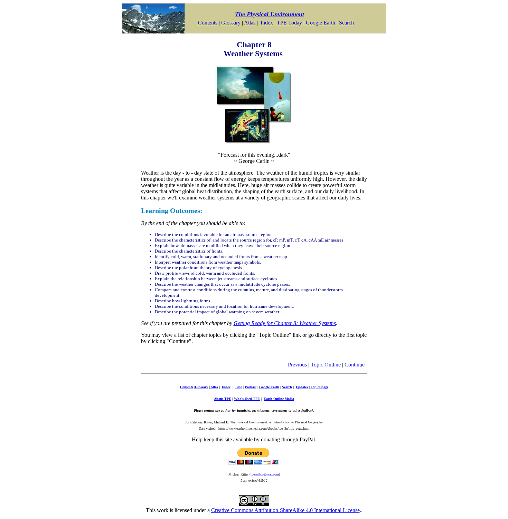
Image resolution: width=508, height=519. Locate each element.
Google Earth (320, 23)
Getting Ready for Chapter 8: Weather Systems (285, 323)
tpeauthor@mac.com (265, 474)
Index (267, 23)
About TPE (222, 399)
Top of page (319, 387)
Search (346, 23)
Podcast (250, 387)
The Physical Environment (269, 14)
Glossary (231, 23)
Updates (302, 387)
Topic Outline (326, 365)
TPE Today (289, 23)
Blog (238, 387)
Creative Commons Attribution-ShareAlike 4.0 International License (285, 510)
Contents (207, 23)
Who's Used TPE (247, 399)
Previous (297, 365)
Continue (355, 365)
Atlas (249, 23)
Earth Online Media (279, 399)
